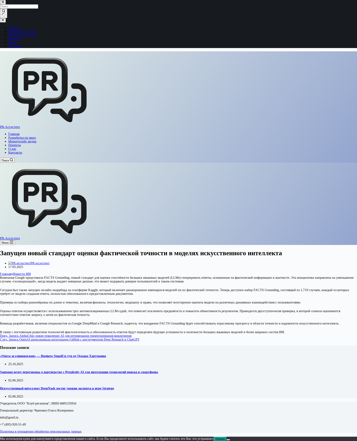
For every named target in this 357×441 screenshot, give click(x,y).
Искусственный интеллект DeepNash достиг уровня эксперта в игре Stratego (57, 388)
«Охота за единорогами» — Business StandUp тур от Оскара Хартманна (53, 356)
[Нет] (228, 439)
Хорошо (220, 438)
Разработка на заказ (22, 137)
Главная (13, 134)
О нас (12, 149)
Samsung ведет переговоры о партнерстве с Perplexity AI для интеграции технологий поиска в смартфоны (79, 372)
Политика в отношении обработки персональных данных (41, 431)
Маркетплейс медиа (22, 141)
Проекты (14, 145)
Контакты (15, 152)
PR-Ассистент (10, 127)
